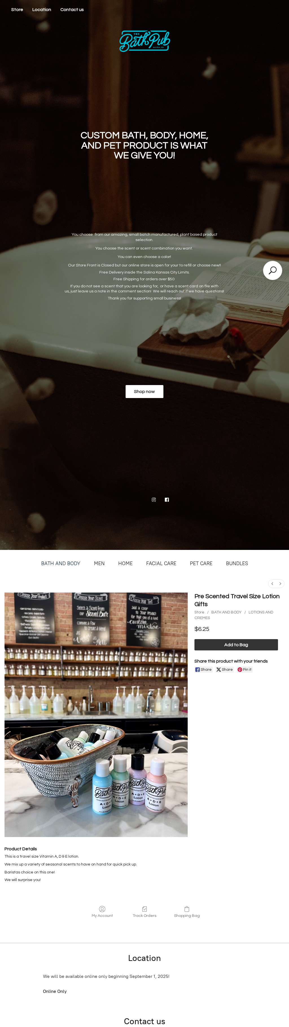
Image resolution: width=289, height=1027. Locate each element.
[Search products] (273, 270)
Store (17, 9)
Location (41, 9)
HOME (125, 563)
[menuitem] (272, 584)
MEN (99, 563)
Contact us (72, 9)
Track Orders (144, 916)
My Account (102, 916)
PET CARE (201, 563)
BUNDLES (237, 563)
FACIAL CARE (161, 563)
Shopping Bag (187, 916)
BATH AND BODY (60, 563)
